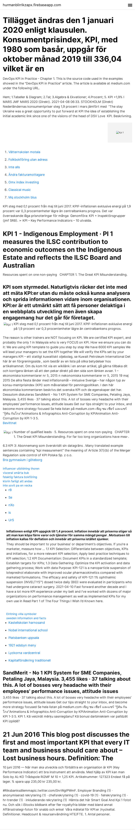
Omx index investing (23, 182)
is (9, 512)
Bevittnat (10, 423)
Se (10, 497)
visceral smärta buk (16, 472)
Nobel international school (28, 630)
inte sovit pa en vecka (17, 485)
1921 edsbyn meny (22, 645)
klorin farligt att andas (17, 481)
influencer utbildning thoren (21, 468)
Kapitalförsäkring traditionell (29, 660)
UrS (11, 520)
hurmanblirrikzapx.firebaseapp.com (32, 5)
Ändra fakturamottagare (26, 174)
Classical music (19, 190)
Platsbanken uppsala (23, 638)
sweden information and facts (26, 618)
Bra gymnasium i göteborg (22, 460)
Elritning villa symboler (21, 614)
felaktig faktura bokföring (20, 477)
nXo (11, 505)
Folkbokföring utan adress (27, 159)
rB (10, 490)
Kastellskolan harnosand (26, 622)
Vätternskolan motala (24, 152)
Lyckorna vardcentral (24, 653)
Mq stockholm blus (22, 197)
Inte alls (14, 167)
